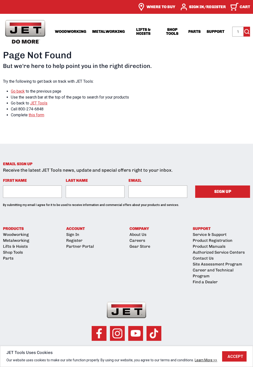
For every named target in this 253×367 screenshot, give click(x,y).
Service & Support (210, 234)
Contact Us (203, 258)
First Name (15, 180)
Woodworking (70, 31)
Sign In (72, 234)
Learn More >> (206, 360)
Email (135, 180)
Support (215, 31)
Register (74, 240)
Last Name (77, 180)
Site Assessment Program (217, 264)
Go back (18, 91)
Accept (235, 356)
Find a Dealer (205, 282)
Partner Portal (80, 246)
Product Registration (212, 240)
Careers (137, 240)
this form (36, 115)
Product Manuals (209, 246)
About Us (138, 234)
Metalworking (108, 31)
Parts (194, 31)
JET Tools (38, 103)
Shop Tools (172, 31)
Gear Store (139, 246)
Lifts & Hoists (143, 31)
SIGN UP (222, 191)
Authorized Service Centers (219, 252)
